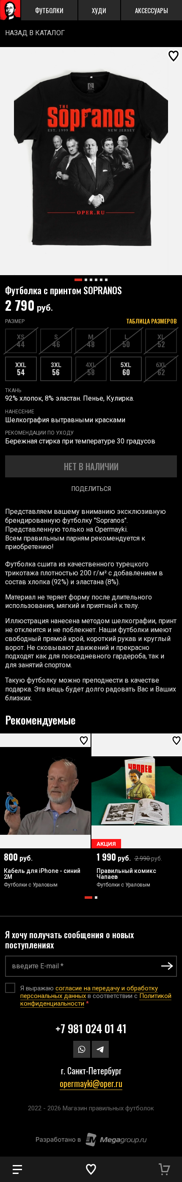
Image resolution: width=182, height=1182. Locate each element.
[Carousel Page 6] (106, 280)
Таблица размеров (151, 320)
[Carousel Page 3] (91, 280)
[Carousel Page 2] (86, 280)
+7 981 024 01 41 (91, 1028)
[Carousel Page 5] (101, 280)
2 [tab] (96, 897)
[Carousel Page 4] (96, 280)
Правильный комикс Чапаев (126, 874)
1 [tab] (88, 897)
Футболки (49, 10)
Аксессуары (151, 10)
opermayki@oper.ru (91, 1083)
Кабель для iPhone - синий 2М (42, 874)
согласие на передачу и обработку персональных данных (89, 992)
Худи (99, 10)
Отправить (167, 965)
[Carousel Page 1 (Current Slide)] (78, 280)
